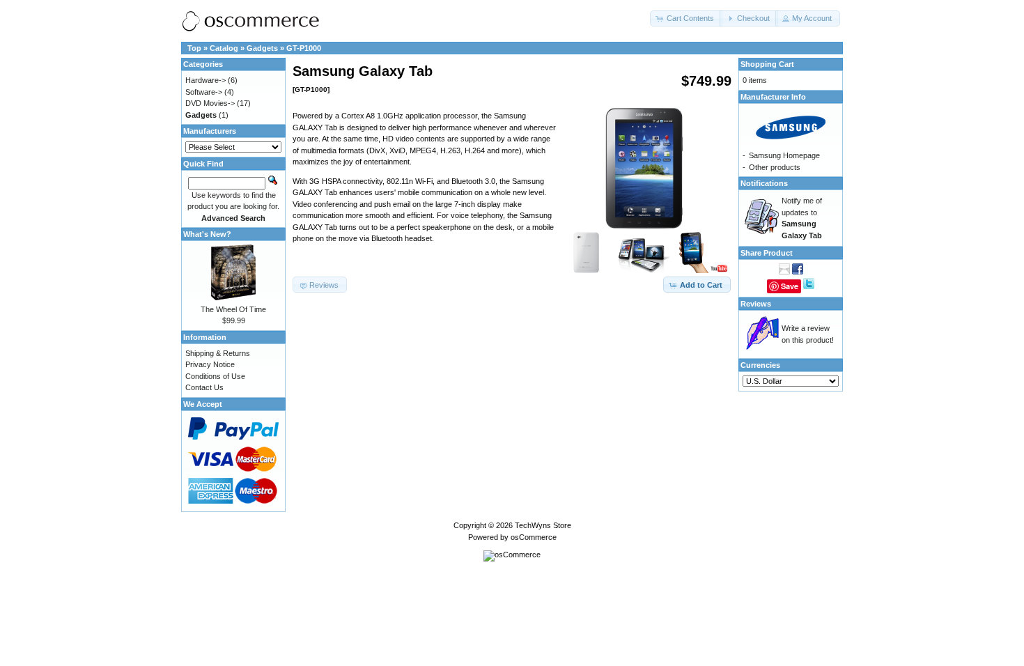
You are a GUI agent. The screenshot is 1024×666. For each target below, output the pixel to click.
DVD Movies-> (210, 103)
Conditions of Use (215, 376)
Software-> (203, 92)
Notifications (764, 183)
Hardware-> (205, 80)
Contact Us (204, 387)
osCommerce (534, 537)
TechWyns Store (543, 525)
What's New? (207, 234)
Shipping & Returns (217, 353)
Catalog (224, 48)
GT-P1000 (303, 48)
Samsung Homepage (784, 155)
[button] (686, 18)
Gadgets (262, 48)
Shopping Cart (767, 64)
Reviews (755, 304)
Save (789, 286)
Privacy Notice (210, 364)
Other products (774, 167)
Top (194, 48)
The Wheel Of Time (233, 309)
